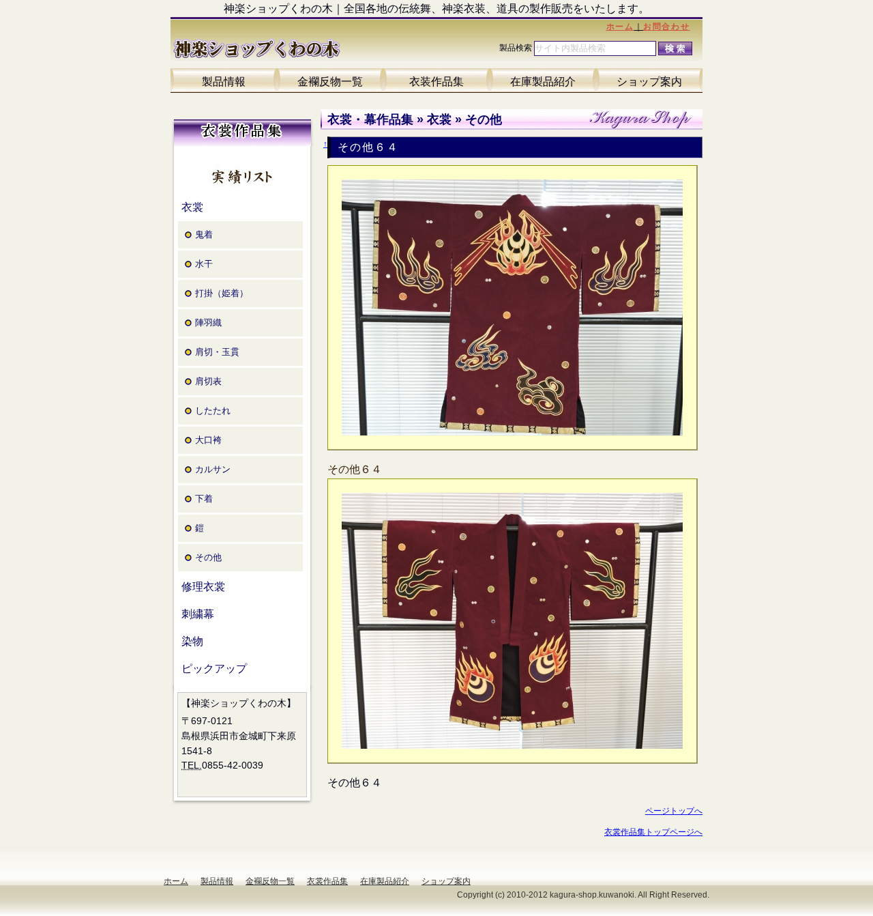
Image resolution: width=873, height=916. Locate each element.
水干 (204, 264)
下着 (204, 498)
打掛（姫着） (221, 293)
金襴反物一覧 (330, 81)
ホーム (620, 26)
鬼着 (204, 234)
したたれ (213, 410)
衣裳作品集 (327, 881)
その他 (208, 557)
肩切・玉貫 (217, 352)
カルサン (213, 469)
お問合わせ (666, 26)
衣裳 (192, 207)
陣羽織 (208, 322)
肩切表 (208, 381)
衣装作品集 (436, 81)
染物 (192, 641)
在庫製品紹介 (543, 81)
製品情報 (224, 81)
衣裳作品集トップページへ (653, 832)
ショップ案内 (649, 81)
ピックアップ (214, 668)
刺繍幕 (197, 614)
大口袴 (208, 440)
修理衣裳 (203, 586)
